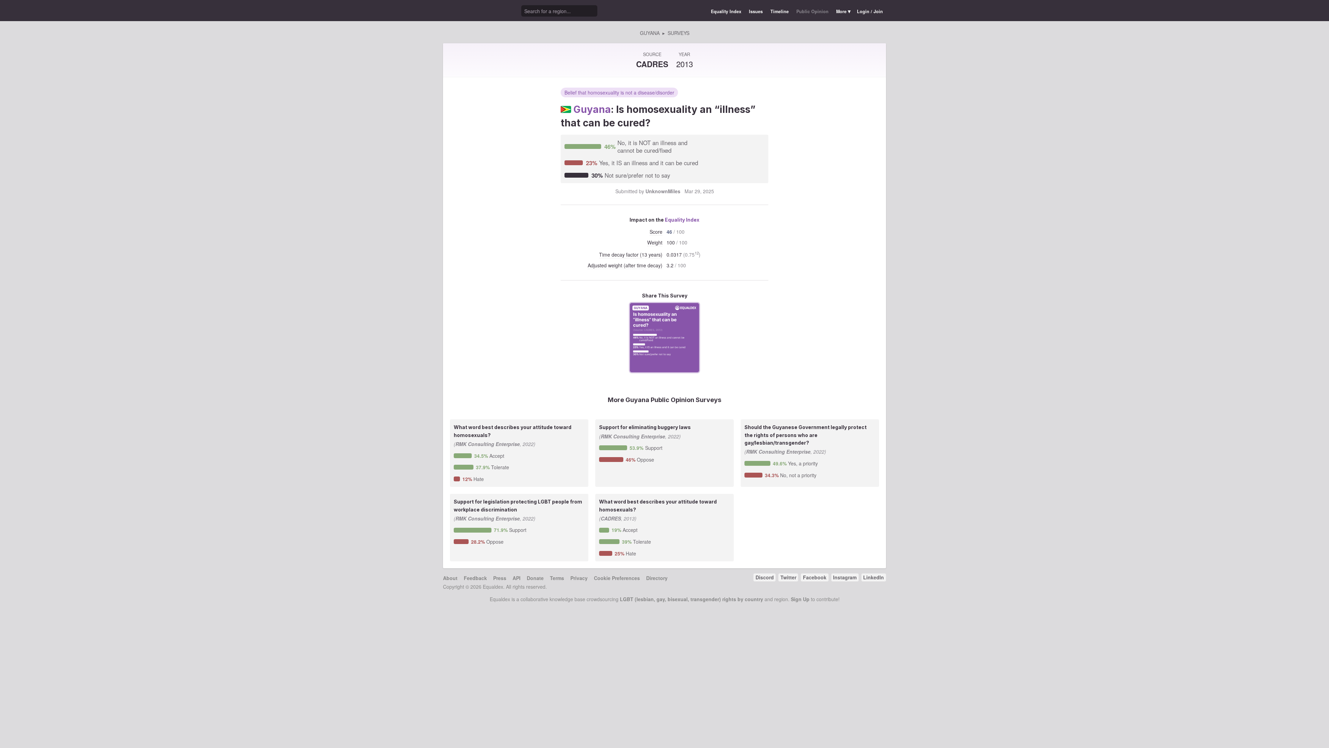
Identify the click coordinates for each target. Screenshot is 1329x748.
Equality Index (726, 11)
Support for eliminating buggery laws (645, 427)
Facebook (814, 577)
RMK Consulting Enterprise (487, 443)
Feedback (475, 578)
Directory (657, 578)
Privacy (579, 578)
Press (499, 578)
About (450, 578)
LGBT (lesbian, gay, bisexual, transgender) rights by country (691, 599)
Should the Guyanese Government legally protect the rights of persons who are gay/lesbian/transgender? (805, 435)
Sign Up (800, 599)
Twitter (788, 577)
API (517, 578)
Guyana (592, 109)
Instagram (845, 577)
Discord (765, 577)
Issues (756, 11)
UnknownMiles (662, 191)
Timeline (779, 11)
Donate (535, 578)
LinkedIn (873, 577)
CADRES (652, 64)
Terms (557, 578)
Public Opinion (812, 11)
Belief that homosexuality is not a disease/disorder (619, 92)
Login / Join (870, 11)
